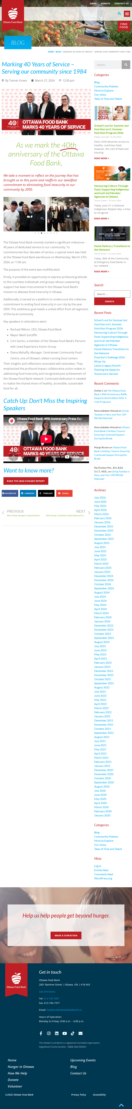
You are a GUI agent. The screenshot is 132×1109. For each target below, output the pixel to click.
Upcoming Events (83, 1060)
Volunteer (15, 1086)
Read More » (101, 158)
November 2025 (103, 530)
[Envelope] (80, 1033)
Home (51, 51)
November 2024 (103, 580)
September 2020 (104, 782)
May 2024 (100, 604)
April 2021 (100, 753)
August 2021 (101, 736)
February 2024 (103, 617)
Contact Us (121, 3)
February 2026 (103, 518)
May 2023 (100, 654)
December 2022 (103, 670)
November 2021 (103, 724)
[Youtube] (65, 1033)
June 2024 (100, 600)
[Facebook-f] (41, 1033)
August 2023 (101, 642)
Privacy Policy (78, 1094)
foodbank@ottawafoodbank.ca (64, 1009)
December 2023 (103, 625)
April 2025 (100, 559)
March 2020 (101, 807)
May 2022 (100, 699)
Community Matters (106, 86)
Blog (58, 51)
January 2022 (102, 716)
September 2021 (104, 732)
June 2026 (100, 501)
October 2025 (102, 534)
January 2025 (102, 571)
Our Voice (100, 94)
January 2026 (102, 522)
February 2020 (103, 811)
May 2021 (100, 749)
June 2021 (100, 745)
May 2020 (100, 798)
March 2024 (101, 613)
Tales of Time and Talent (108, 98)
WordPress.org (103, 878)
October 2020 (102, 778)
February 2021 (103, 761)
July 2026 (100, 497)
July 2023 (100, 646)
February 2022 (103, 712)
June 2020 (100, 794)
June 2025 (100, 551)
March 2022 (101, 708)
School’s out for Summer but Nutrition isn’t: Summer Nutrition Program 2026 (111, 129)
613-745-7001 (51, 998)
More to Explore (103, 90)
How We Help (17, 1073)
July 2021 (100, 741)
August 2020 (101, 786)
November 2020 (103, 774)
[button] (119, 14)
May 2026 (100, 505)
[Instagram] (49, 1033)
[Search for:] (112, 294)
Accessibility (99, 1094)
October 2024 (102, 584)
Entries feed (101, 870)
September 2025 (104, 538)
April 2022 (100, 703)
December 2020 (103, 770)
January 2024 (102, 621)
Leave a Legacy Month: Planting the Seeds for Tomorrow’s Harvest (107, 369)
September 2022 (104, 683)
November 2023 (103, 629)
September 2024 (104, 588)
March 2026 (101, 514)
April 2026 (100, 509)
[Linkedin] (57, 1033)
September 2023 (104, 637)
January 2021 (102, 765)
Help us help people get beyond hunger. (66, 915)
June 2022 (100, 695)
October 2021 (102, 728)
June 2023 (100, 650)
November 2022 (103, 675)
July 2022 (100, 691)
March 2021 (101, 757)
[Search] (126, 64)
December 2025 (103, 526)
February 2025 (103, 567)
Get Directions (47, 991)
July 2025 (100, 547)
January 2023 (102, 666)
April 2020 (100, 803)
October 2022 (102, 679)
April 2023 (100, 658)
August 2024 (101, 592)
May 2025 (100, 555)
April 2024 (100, 608)
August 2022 (101, 687)
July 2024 (100, 596)
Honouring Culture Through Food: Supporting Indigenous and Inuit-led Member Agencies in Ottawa (111, 191)
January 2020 (102, 815)
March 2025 (101, 563)
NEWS (93, 3)
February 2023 (103, 662)
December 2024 (103, 575)
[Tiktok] (72, 1033)
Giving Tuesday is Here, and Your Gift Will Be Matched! (111, 414)
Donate (105, 3)
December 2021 (103, 720)
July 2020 (100, 790)
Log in (97, 865)
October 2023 (102, 633)
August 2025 (101, 542)
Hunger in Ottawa (21, 1066)
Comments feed (103, 874)
